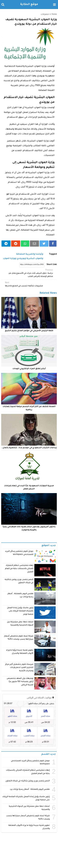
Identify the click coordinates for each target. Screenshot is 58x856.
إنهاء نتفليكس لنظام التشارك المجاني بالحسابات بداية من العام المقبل (19, 568)
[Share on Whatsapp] (25, 243)
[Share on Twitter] (44, 243)
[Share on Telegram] (6, 243)
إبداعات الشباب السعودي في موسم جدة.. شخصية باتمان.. (29, 448)
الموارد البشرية (34, 258)
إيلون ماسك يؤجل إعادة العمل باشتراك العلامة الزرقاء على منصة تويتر (20, 611)
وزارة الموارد (9, 258)
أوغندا (39, 254)
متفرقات (45, 14)
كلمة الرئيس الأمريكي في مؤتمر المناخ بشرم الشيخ (29, 331)
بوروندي (21, 258)
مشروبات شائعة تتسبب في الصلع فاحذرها (24, 284)
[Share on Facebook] (53, 243)
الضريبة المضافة (25, 254)
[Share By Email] (34, 243)
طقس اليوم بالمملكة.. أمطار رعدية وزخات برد (30, 789)
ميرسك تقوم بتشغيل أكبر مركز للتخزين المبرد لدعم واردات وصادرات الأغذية (19, 667)
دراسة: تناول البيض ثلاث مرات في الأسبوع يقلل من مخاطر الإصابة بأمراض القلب (30, 273)
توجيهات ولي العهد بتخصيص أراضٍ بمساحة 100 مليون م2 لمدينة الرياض (20, 681)
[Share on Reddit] (15, 243)
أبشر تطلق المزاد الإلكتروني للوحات (29, 369)
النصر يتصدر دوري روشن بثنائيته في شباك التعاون (28, 781)
